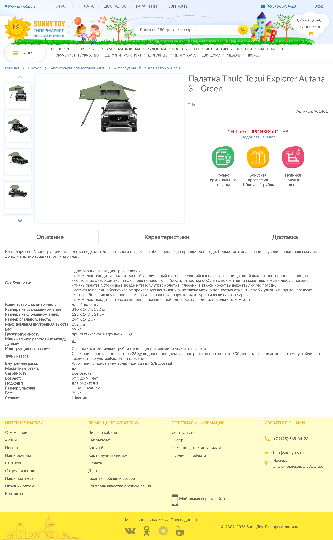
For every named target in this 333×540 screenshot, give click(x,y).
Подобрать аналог (258, 137)
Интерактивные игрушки (228, 49)
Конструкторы (185, 49)
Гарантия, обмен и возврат (112, 479)
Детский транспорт (123, 55)
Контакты (178, 6)
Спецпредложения (69, 49)
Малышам (156, 49)
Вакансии (13, 463)
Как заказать (100, 440)
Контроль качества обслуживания (119, 486)
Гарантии (146, 6)
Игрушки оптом (19, 486)
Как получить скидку (107, 456)
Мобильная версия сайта (202, 499)
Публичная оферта (189, 456)
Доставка (115, 6)
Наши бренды (18, 456)
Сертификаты (184, 433)
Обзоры (179, 440)
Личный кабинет (103, 433)
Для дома (211, 55)
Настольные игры (274, 49)
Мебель (233, 55)
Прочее (253, 55)
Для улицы (158, 55)
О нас (61, 6)
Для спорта (185, 55)
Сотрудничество (20, 471)
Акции (11, 440)
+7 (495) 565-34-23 (290, 439)
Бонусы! (95, 448)
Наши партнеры (19, 479)
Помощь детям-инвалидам (196, 448)
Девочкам (102, 49)
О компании (16, 433)
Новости (13, 448)
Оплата (85, 6)
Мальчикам (129, 49)
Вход (318, 6)
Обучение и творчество (77, 55)
